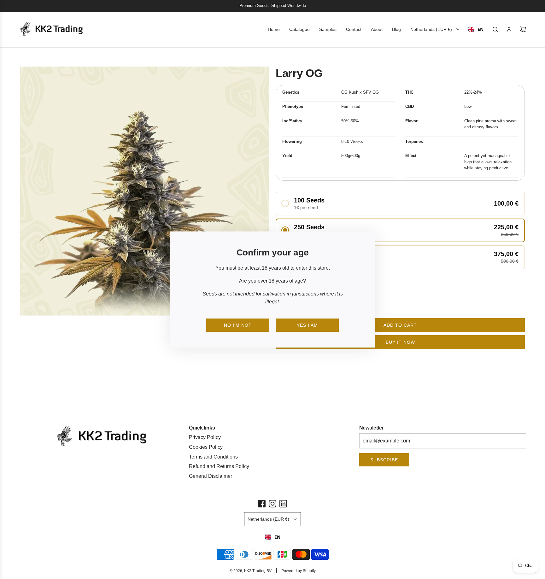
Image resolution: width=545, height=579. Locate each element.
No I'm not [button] (238, 325)
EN (277, 537)
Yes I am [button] (307, 325)
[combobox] (272, 537)
